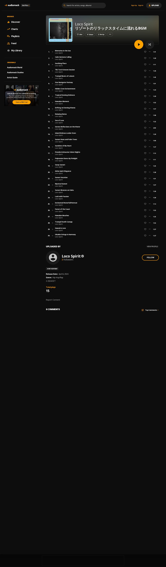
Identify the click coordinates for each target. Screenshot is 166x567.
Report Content (53, 300)
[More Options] (149, 52)
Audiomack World (14, 67)
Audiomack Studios (15, 72)
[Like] (145, 52)
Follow (150, 257)
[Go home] (11, 5)
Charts (14, 29)
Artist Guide (12, 77)
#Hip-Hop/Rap (52, 269)
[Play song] (138, 44)
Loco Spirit (59, 53)
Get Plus (25, 5)
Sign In (140, 5)
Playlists (15, 36)
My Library (16, 50)
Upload (155, 5)
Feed (13, 43)
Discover (15, 21)
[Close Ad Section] (36, 88)
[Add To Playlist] (52, 52)
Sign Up (134, 5)
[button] (102, 52)
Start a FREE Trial (21, 102)
